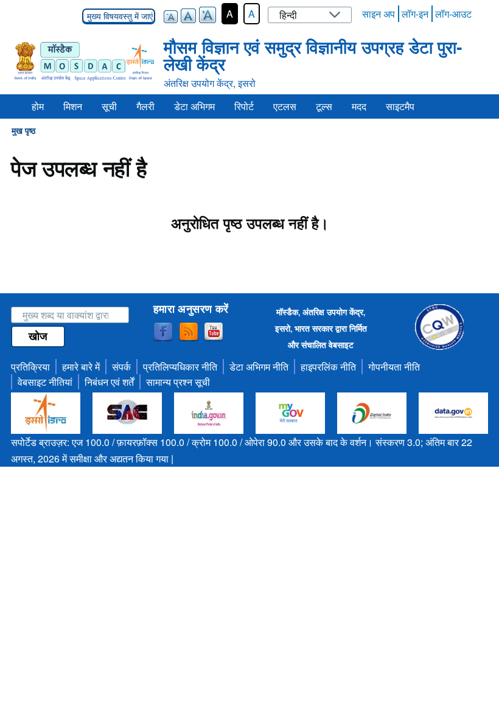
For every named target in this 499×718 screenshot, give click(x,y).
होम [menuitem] (38, 106)
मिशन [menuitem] (72, 106)
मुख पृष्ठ (23, 130)
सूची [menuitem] (109, 106)
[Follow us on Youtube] (213, 332)
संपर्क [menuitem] (121, 367)
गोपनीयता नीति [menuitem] (394, 367)
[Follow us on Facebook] (163, 332)
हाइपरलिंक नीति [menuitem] (328, 367)
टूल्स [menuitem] (324, 106)
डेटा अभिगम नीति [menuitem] (258, 367)
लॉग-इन (415, 14)
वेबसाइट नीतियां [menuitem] (45, 382)
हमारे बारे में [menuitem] (81, 367)
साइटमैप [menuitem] (400, 106)
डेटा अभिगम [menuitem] (194, 106)
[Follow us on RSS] (188, 332)
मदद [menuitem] (359, 106)
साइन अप (378, 14)
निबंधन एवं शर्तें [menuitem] (109, 382)
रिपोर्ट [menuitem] (244, 106)
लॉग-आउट (453, 14)
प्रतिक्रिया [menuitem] (30, 367)
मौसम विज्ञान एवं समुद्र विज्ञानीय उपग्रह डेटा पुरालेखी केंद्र (313, 55)
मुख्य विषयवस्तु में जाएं (119, 16)
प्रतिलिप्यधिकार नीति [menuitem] (180, 367)
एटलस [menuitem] (284, 106)
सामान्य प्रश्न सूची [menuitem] (178, 382)
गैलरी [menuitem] (145, 106)
